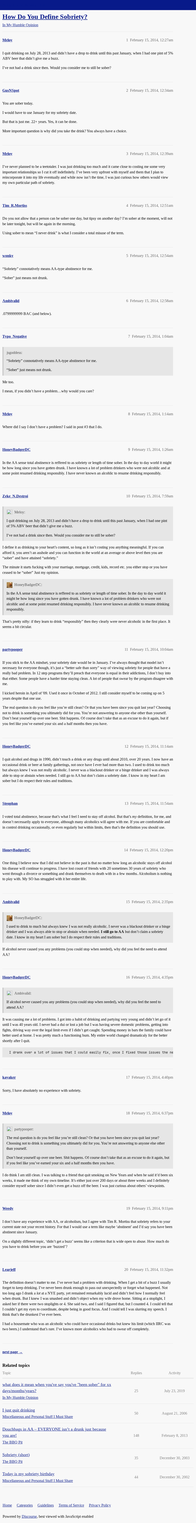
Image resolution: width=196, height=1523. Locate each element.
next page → (12, 1352)
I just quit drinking (18, 1410)
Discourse (29, 1516)
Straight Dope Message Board (25, 5)
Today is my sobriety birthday (28, 1473)
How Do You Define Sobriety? (44, 16)
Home (7, 1505)
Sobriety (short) (16, 1454)
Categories (25, 1505)
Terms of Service (71, 1505)
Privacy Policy (100, 1505)
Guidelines (46, 1505)
